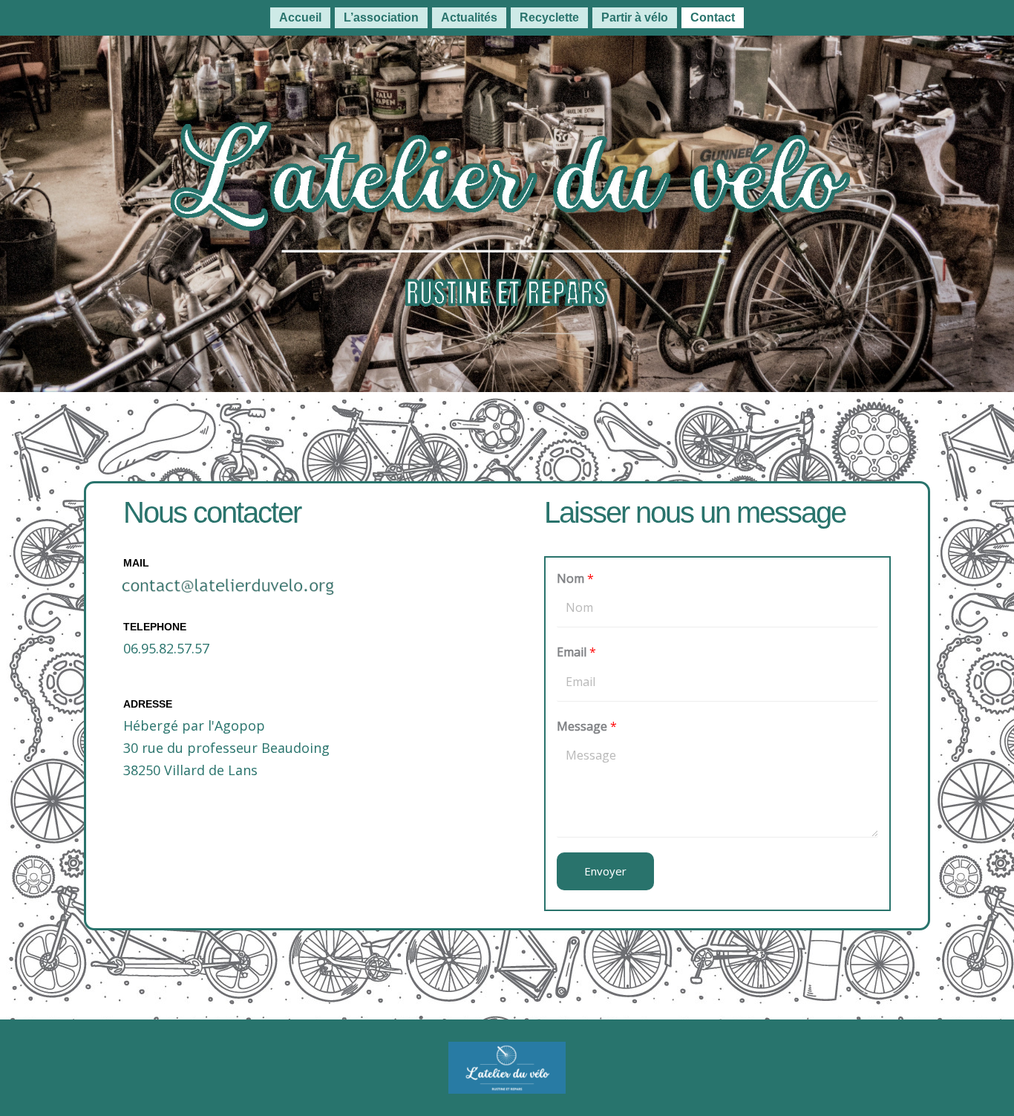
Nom (575, 578)
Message (587, 726)
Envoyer (605, 871)
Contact (712, 17)
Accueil (300, 17)
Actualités (469, 17)
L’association (381, 17)
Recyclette (549, 17)
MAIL (136, 563)
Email (576, 652)
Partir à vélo (634, 17)
